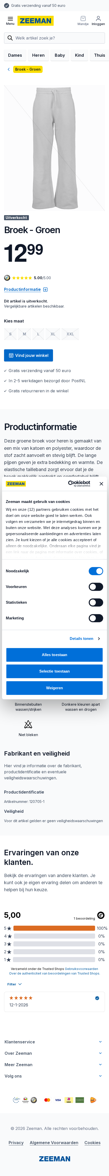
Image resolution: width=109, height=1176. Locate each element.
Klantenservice (20, 1041)
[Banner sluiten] (101, 483)
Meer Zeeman (18, 1064)
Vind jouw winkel (31, 355)
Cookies (92, 1142)
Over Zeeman (18, 1053)
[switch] (96, 587)
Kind (79, 55)
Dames (15, 55)
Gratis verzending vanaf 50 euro (38, 5)
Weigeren (54, 688)
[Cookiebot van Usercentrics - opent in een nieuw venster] (68, 483)
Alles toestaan (54, 655)
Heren (38, 55)
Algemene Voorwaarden (54, 1142)
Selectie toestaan (54, 671)
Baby (60, 55)
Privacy (16, 1142)
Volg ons (13, 1076)
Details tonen (81, 638)
